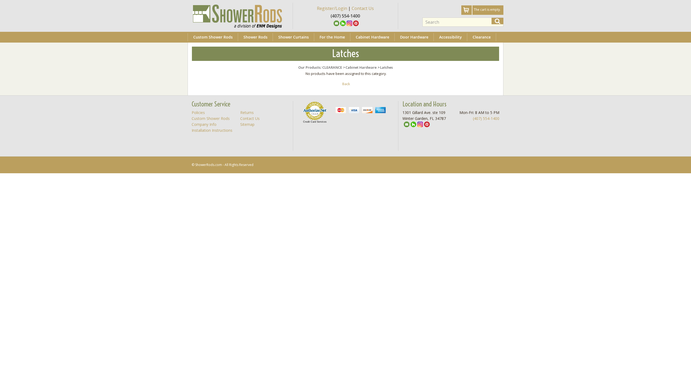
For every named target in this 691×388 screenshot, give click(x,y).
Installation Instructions (212, 130)
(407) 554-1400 (486, 118)
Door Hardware (414, 37)
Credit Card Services (315, 121)
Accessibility (450, 37)
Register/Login (332, 8)
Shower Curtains (293, 37)
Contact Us (363, 8)
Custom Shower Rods (213, 37)
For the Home (332, 37)
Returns (247, 112)
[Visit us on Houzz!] (343, 22)
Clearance (482, 37)
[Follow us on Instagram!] (349, 22)
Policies (198, 112)
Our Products (309, 67)
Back (346, 83)
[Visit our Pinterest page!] (356, 22)
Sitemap (247, 124)
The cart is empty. (487, 9)
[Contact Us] (336, 22)
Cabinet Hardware (372, 37)
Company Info (204, 124)
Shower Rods (255, 37)
